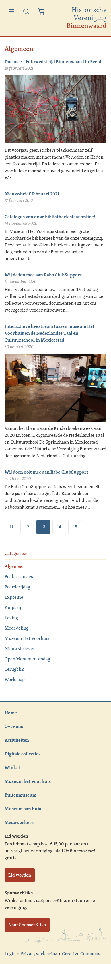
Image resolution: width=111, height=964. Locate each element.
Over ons (14, 726)
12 (27, 527)
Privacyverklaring (38, 953)
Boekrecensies (19, 576)
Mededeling (16, 628)
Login (10, 953)
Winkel (12, 767)
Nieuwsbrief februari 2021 (32, 193)
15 (75, 527)
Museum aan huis (23, 808)
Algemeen (15, 566)
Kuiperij (13, 607)
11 (11, 527)
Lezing (11, 617)
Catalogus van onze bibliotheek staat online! (50, 216)
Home (11, 712)
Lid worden (19, 875)
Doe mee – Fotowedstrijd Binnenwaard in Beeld (53, 61)
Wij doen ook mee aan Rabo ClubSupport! (47, 471)
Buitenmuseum (20, 794)
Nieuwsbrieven (20, 648)
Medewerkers (19, 822)
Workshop (15, 679)
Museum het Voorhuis (28, 781)
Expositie (14, 597)
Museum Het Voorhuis (27, 638)
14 (59, 527)
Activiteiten (17, 740)
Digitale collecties (22, 753)
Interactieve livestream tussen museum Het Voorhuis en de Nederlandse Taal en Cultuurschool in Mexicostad (49, 333)
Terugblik (14, 669)
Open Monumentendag (27, 659)
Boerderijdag (17, 587)
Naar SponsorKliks (27, 924)
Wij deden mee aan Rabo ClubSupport (43, 274)
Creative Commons (81, 953)
